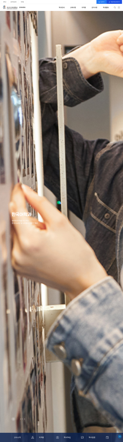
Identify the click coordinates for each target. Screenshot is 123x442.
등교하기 (102, 2)
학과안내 (61, 7)
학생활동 (106, 7)
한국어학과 (22, 7)
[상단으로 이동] (120, 436)
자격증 (84, 7)
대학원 (22, 2)
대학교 (4, 2)
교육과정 (73, 7)
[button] (20, 419)
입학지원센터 (14, 2)
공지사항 (94, 7)
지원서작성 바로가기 (115, 2)
